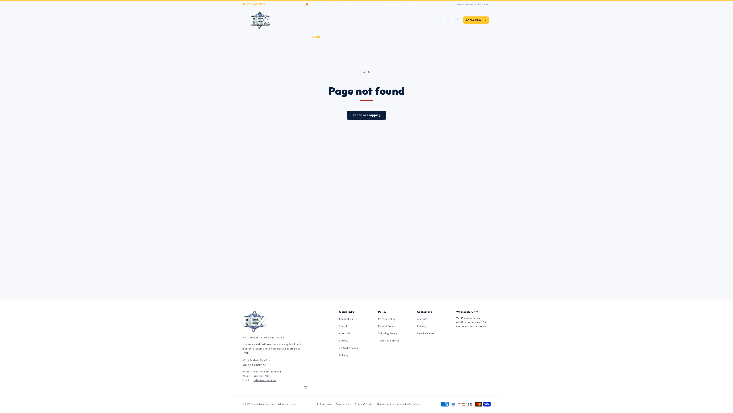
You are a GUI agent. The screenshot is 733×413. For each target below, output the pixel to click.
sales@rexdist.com (264, 380)
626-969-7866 (255, 4)
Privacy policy (343, 404)
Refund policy (325, 404)
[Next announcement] (452, 4)
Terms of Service (389, 341)
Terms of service (364, 404)
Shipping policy (385, 404)
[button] (279, 37)
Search (343, 326)
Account (422, 319)
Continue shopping (366, 115)
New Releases (425, 333)
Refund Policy (386, 326)
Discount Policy (348, 348)
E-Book (343, 341)
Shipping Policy (387, 333)
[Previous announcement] (269, 4)
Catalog (344, 355)
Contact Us (346, 319)
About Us (344, 333)
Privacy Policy (387, 319)
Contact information (408, 404)
